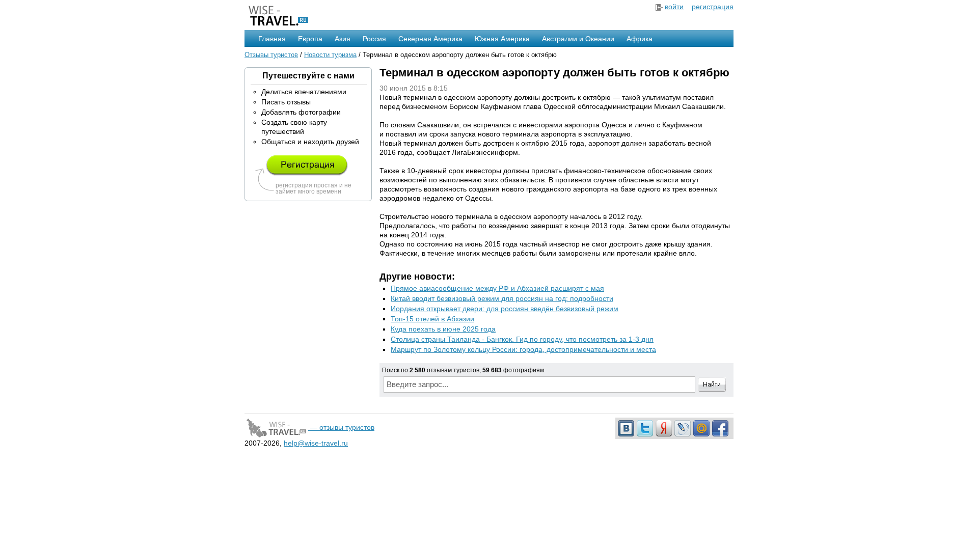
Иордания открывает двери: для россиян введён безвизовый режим (504, 309)
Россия (374, 39)
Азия (342, 39)
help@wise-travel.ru (316, 443)
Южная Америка (502, 39)
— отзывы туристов (341, 427)
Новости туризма (330, 55)
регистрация (713, 7)
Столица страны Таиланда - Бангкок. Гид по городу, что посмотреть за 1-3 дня (522, 339)
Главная (272, 39)
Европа (310, 39)
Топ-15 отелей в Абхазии (432, 319)
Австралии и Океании (578, 39)
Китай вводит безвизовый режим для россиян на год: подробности (502, 298)
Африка (640, 39)
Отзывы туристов (271, 55)
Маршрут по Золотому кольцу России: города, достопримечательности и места (523, 349)
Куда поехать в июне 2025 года (443, 329)
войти (674, 7)
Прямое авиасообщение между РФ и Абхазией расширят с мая (497, 288)
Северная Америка (430, 39)
